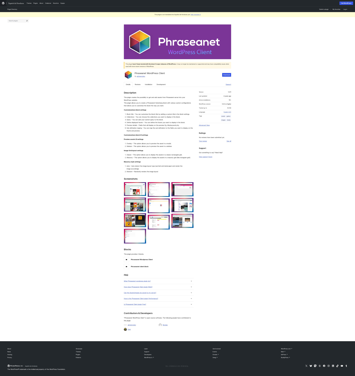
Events (215, 351)
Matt (283, 351)
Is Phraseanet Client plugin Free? (135, 304)
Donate (216, 354)
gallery (228, 116)
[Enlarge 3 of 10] (144, 216)
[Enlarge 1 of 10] (144, 185)
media (228, 120)
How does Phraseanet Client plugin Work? (138, 287)
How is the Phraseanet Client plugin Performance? (141, 298)
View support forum (205, 157)
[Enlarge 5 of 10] (167, 185)
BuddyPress (285, 357)
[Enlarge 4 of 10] (144, 231)
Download (226, 75)
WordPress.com (286, 349)
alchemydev (141, 76)
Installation (148, 84)
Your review (203, 141)
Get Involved (217, 349)
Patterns (78, 357)
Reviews (138, 84)
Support (228, 84)
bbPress (284, 354)
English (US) (227, 112)
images (223, 120)
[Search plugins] (27, 21)
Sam (129, 329)
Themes (78, 351)
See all (229, 141)
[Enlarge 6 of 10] (167, 201)
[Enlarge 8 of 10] (191, 185)
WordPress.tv (149, 357)
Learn (146, 349)
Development (161, 84)
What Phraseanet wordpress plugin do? (137, 281)
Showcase (79, 349)
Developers (147, 354)
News (9, 351)
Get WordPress (346, 3)
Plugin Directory (12, 9)
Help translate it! (196, 14)
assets (223, 116)
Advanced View (204, 125)
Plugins (78, 354)
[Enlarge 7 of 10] (167, 217)
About (9, 349)
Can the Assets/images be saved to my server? (140, 293)
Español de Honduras (31, 366)
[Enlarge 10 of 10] (191, 216)
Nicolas (165, 325)
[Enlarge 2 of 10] (144, 200)
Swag (215, 357)
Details (128, 84)
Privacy (9, 357)
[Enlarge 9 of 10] (191, 200)
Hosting (9, 354)
